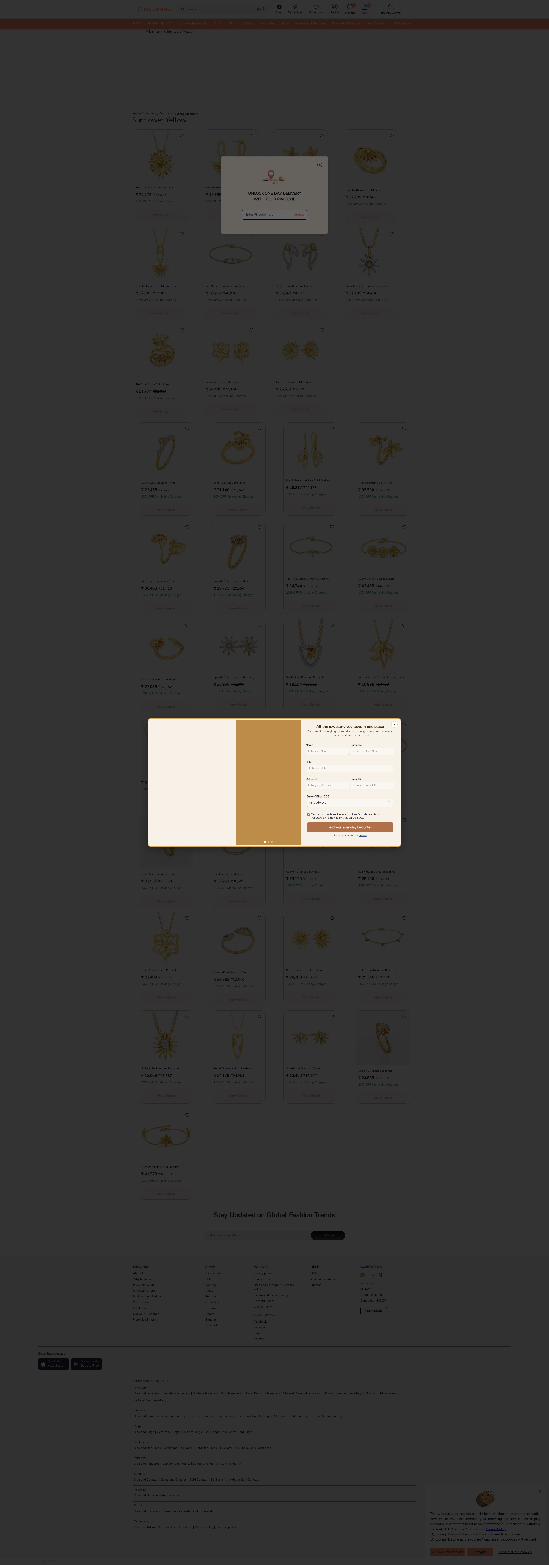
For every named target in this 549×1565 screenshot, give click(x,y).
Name (309, 745)
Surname (356, 745)
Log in (363, 835)
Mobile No (312, 779)
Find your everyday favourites (350, 827)
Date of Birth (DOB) (318, 796)
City (309, 762)
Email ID (356, 779)
